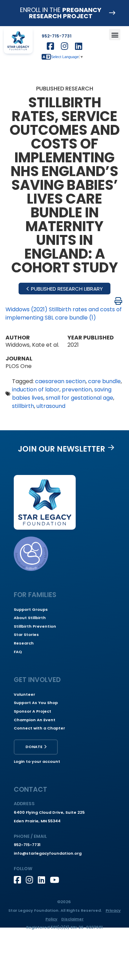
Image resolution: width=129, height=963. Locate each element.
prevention (77, 389)
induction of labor (36, 389)
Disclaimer (72, 919)
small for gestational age (79, 398)
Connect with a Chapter (39, 728)
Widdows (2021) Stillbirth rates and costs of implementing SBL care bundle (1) (64, 313)
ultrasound (50, 406)
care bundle (104, 381)
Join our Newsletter (61, 448)
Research (24, 643)
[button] (114, 34)
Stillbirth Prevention (35, 626)
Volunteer (24, 694)
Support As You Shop (36, 702)
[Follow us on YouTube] (56, 880)
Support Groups (31, 609)
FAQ (18, 651)
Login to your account (37, 761)
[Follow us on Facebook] (20, 880)
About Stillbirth (30, 617)
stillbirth (23, 406)
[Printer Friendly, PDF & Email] (118, 300)
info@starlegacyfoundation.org (48, 853)
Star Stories (26, 634)
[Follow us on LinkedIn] (44, 880)
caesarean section (60, 381)
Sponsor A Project (32, 711)
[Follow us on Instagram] (32, 880)
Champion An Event (34, 720)
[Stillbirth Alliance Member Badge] (31, 554)
